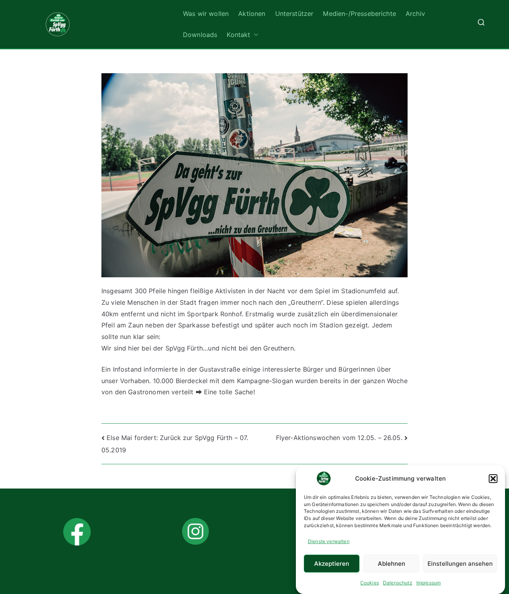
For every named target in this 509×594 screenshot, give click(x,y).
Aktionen (251, 14)
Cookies (369, 583)
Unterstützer (294, 14)
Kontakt (238, 35)
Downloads (200, 35)
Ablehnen (391, 563)
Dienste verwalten (329, 541)
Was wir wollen (206, 14)
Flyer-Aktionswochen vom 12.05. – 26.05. (339, 438)
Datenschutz (397, 583)
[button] (493, 479)
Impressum (428, 583)
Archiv (415, 14)
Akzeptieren (331, 563)
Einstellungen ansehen (460, 563)
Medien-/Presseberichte (359, 14)
